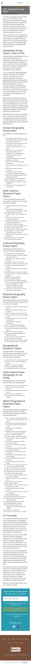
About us (9, 643)
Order (4, 639)
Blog (13, 639)
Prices (9, 639)
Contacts (15, 643)
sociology (5, 76)
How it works (25, 639)
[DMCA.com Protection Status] (15, 649)
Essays (18, 639)
